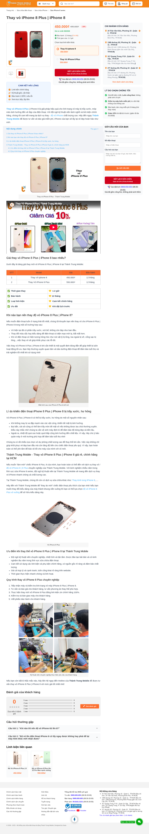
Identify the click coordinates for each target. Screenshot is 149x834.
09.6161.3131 (78, 802)
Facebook (71, 810)
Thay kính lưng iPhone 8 (83, 480)
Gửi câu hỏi (124, 168)
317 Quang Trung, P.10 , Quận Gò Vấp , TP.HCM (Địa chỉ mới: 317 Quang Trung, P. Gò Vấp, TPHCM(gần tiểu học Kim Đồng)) (121, 805)
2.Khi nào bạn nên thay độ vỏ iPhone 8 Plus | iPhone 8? (26, 137)
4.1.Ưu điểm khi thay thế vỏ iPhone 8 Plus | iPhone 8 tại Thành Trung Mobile (36, 148)
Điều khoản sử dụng (13, 808)
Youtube (83, 810)
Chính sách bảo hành (14, 795)
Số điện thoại (110, 140)
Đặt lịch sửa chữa (77, 72)
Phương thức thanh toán (15, 805)
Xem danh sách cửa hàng (122, 82)
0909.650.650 (76, 795)
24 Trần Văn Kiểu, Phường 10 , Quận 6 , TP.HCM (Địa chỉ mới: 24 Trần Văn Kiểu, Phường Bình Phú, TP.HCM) (121, 794)
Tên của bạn (110, 131)
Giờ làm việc (46, 805)
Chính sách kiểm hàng (14, 798)
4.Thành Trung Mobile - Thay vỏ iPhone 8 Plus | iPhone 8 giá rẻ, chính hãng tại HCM (37, 145)
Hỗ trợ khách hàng (48, 798)
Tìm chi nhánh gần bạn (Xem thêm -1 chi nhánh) (116, 815)
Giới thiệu (44, 792)
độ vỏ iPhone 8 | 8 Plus (17, 468)
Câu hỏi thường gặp (13, 811)
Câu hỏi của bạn (111, 150)
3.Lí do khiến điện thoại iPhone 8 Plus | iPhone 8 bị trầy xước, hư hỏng (32, 141)
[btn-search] (61, 3)
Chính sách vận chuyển (15, 802)
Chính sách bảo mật (13, 792)
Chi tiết (75, 35)
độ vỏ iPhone (57, 115)
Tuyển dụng (45, 802)
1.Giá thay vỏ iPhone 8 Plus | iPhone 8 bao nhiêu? (24, 133)
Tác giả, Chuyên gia (48, 808)
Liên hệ (44, 795)
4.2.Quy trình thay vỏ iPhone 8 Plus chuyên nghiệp (27, 151)
